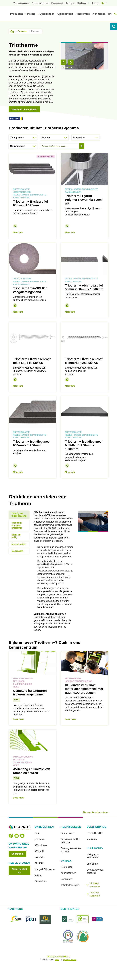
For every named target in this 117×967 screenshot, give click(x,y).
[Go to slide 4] (69, 67)
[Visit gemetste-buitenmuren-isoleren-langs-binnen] (32, 688)
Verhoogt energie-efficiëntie (17, 525)
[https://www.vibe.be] (16, 919)
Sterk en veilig (16, 536)
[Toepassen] (81, 146)
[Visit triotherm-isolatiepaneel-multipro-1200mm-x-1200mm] (84, 437)
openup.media (69, 959)
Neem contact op (19, 870)
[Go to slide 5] (71, 67)
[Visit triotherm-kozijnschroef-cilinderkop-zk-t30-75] (84, 357)
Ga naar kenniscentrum (95, 812)
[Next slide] (70, 62)
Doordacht (17, 551)
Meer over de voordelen (24, 109)
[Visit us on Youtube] (22, 836)
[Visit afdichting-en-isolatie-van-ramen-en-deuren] (32, 767)
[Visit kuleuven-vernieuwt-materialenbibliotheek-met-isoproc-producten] (84, 688)
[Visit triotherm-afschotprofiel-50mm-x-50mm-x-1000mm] (84, 280)
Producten (22, 31)
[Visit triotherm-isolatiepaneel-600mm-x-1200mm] (32, 437)
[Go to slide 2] (65, 67)
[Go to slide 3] (67, 67)
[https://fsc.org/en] (68, 919)
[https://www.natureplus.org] (68, 936)
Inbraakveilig (18, 544)
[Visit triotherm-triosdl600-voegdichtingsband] (32, 280)
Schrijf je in (18, 854)
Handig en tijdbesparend (19, 514)
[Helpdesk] (113, 26)
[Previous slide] (63, 62)
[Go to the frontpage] (12, 31)
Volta (57, 959)
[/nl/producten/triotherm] (16, 118)
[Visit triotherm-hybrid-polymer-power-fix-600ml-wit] (84, 195)
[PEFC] (83, 919)
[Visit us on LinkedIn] (16, 836)
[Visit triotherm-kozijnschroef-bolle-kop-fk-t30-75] (32, 357)
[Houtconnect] (45, 919)
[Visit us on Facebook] (11, 836)
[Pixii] (31, 919)
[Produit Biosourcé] (83, 936)
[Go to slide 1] (62, 67)
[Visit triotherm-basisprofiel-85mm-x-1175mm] (32, 195)
